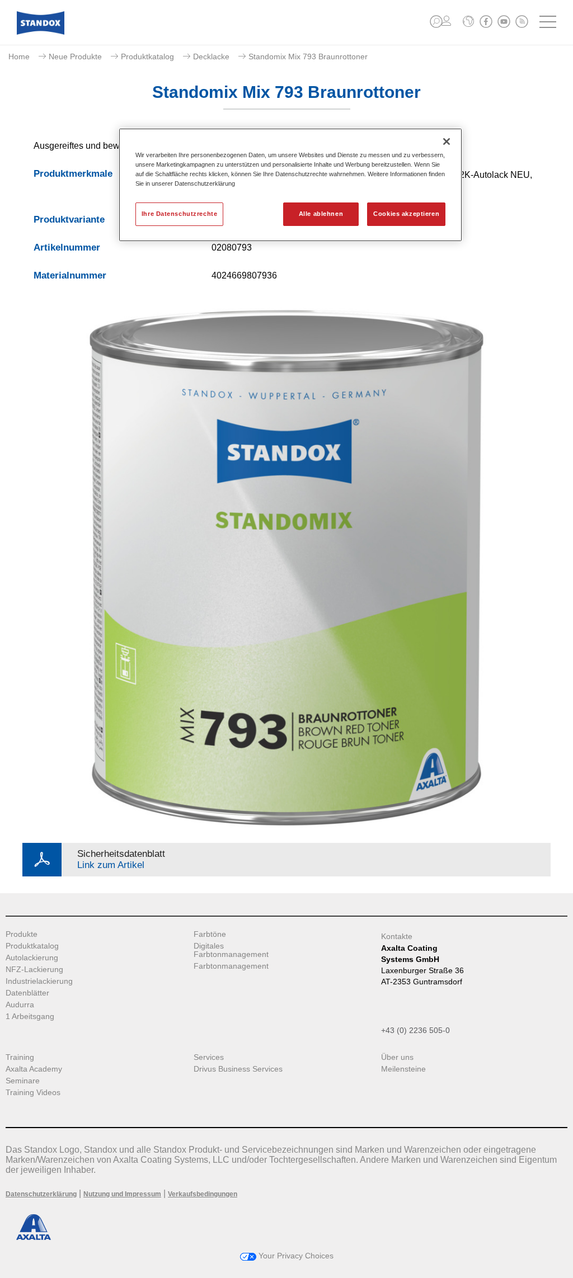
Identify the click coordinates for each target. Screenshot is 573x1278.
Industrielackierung (39, 981)
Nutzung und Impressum (122, 1194)
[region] (290, 185)
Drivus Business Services (238, 1069)
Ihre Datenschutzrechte (180, 213)
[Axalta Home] (40, 31)
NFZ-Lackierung (34, 969)
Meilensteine (403, 1069)
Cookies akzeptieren (406, 213)
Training (20, 1057)
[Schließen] (446, 141)
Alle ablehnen (321, 213)
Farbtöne (210, 934)
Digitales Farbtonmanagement (231, 950)
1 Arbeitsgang (30, 1016)
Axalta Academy (34, 1069)
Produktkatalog (147, 56)
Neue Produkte (75, 56)
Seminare (23, 1081)
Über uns (397, 1057)
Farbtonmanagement (231, 966)
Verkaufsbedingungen (202, 1194)
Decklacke (211, 56)
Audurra (20, 1005)
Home (19, 56)
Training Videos (33, 1092)
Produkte (21, 934)
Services (209, 1057)
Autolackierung (32, 958)
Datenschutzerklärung (41, 1194)
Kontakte (396, 936)
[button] (436, 21)
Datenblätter (27, 993)
